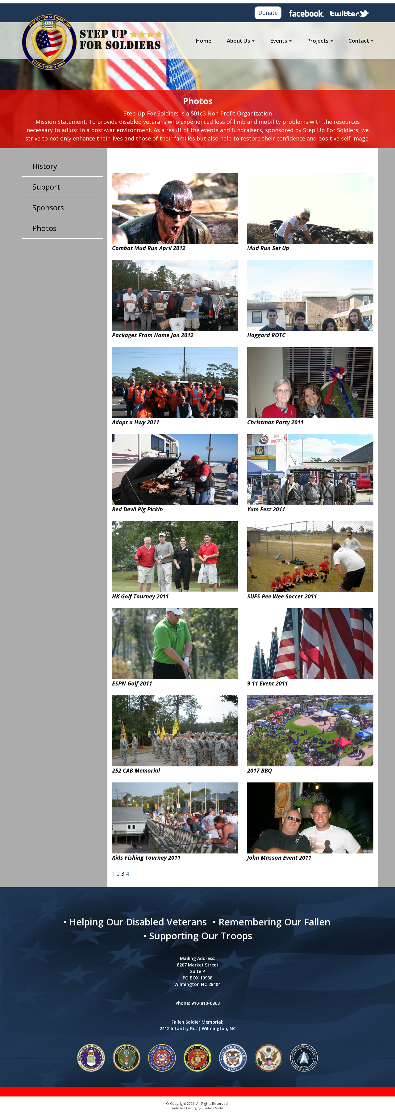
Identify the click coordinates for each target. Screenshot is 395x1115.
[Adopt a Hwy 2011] (175, 388)
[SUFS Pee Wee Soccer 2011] (310, 568)
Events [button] (279, 40)
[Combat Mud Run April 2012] (175, 222)
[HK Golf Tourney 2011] (175, 562)
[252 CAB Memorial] (175, 742)
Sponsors (48, 207)
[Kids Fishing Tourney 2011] (175, 824)
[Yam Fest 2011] (310, 480)
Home (203, 40)
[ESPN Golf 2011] (175, 649)
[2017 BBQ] (310, 730)
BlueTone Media (212, 1108)
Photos (44, 228)
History (44, 166)
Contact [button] (359, 40)
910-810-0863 (205, 1003)
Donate (268, 12)
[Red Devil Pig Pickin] (175, 475)
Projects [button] (318, 40)
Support (46, 187)
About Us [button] (239, 40)
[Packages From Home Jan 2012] (175, 301)
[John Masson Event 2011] (310, 824)
